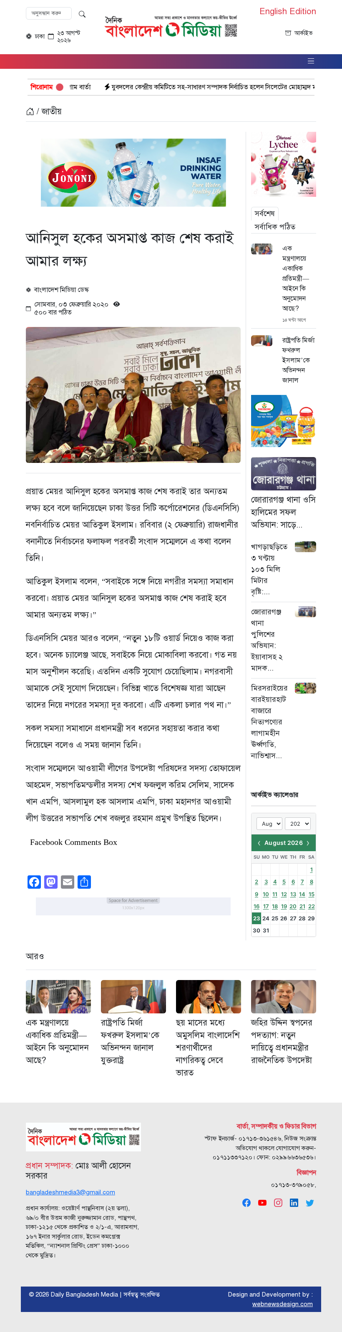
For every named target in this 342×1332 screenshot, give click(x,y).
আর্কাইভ (303, 33)
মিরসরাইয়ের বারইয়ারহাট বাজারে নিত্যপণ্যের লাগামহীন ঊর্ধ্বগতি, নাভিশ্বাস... (269, 722)
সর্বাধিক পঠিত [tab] (275, 226)
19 (284, 906)
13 (293, 894)
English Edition (287, 12)
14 (302, 894)
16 (256, 906)
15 (311, 894)
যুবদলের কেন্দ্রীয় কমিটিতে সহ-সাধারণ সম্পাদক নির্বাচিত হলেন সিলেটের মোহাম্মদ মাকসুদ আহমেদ (186, 87)
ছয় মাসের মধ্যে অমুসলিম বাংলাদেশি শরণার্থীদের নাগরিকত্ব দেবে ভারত (208, 1048)
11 (274, 894)
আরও (35, 956)
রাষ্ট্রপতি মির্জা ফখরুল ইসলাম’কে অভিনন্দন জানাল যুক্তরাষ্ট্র (298, 365)
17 (266, 906)
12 (284, 894)
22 (311, 906)
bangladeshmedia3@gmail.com (70, 1192)
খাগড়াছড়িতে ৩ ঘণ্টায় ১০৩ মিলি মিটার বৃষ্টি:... (269, 569)
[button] (311, 61)
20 (293, 906)
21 (302, 906)
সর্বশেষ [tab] (265, 213)
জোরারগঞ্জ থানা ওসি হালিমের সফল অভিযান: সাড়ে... (283, 512)
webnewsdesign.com (282, 1304)
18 (275, 906)
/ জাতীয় (48, 111)
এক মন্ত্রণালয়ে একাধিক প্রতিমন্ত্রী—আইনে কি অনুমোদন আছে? (295, 278)
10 (266, 894)
